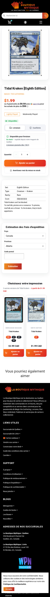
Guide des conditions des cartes (15, 451)
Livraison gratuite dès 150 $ (17, 145)
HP (14, 340)
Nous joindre (8, 491)
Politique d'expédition (11, 483)
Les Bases (7, 514)
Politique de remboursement (14, 478)
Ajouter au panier (15, 353)
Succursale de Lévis (11, 434)
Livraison (16, 128)
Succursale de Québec (12, 429)
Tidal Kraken (14, 331)
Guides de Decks (9, 510)
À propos (6, 470)
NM (8, 337)
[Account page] (25, 22)
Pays (6, 231)
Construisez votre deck (12, 447)
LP (14, 337)
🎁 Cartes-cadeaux (10, 438)
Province (7, 241)
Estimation (13, 266)
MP (19, 337)
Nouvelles (7, 519)
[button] (25, 105)
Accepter (9, 589)
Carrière (6, 455)
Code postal (9, 251)
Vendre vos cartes (10, 442)
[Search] (45, 16)
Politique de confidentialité (13, 487)
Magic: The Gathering (14, 94)
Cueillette (37, 128)
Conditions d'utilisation (12, 474)
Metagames (8, 506)
